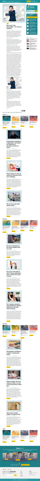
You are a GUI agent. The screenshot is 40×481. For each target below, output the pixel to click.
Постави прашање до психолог (25, 464)
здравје (12, 112)
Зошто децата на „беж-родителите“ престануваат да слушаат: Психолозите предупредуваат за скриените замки (24, 333)
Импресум (21, 472)
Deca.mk (21, 479)
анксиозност (4, 112)
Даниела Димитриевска (5, 125)
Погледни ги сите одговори (14, 464)
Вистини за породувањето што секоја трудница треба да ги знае (33, 122)
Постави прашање (32, 17)
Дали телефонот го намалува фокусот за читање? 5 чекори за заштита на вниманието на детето (6, 227)
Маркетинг (21, 473)
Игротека (17, 1)
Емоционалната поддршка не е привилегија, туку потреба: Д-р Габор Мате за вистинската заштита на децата (6, 123)
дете (10, 112)
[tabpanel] (31, 44)
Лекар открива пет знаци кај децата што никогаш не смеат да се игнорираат (16, 122)
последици (17, 112)
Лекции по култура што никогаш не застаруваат (15, 331)
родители (19, 112)
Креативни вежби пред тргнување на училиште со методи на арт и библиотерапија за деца (15, 227)
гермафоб (8, 112)
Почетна (21, 471)
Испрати (15, 475)
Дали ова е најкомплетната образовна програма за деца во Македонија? (24, 227)
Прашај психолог (28, 1)
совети (21, 112)
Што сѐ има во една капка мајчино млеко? (23, 122)
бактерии (6, 112)
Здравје (15, 1)
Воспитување (12, 1)
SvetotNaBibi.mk (26, 479)
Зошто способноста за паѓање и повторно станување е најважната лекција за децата (6, 332)
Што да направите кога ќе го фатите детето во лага (32, 331)
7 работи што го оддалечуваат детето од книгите (33, 227)
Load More (20, 444)
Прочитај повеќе (4, 127)
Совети (19, 1)
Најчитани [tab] (31, 37)
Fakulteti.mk (23, 479)
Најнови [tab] (28, 37)
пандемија (14, 112)
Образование (9, 1)
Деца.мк (12, 29)
